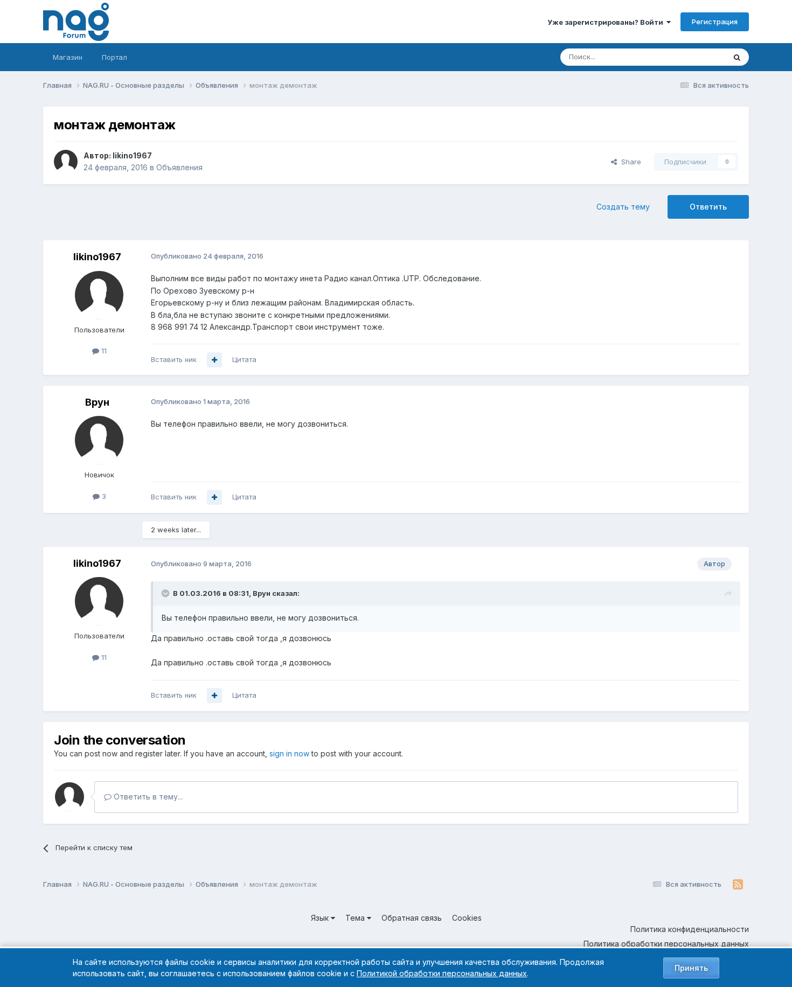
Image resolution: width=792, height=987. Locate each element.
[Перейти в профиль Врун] (99, 440)
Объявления (179, 167)
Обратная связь (411, 917)
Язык (321, 917)
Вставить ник (174, 359)
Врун (97, 402)
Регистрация (715, 21)
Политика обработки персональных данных (666, 943)
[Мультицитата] (214, 359)
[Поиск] (737, 57)
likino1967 (132, 155)
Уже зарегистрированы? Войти (606, 22)
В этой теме (691, 57)
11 (103, 350)
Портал (114, 57)
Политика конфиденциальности (689, 929)
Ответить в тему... (147, 796)
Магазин (67, 57)
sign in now (289, 753)
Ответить (708, 206)
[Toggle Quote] (166, 593)
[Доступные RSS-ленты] (738, 884)
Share (629, 161)
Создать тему (623, 206)
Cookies (467, 917)
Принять (691, 967)
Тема (356, 917)
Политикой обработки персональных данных (442, 973)
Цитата (244, 359)
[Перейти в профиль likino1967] (66, 161)
